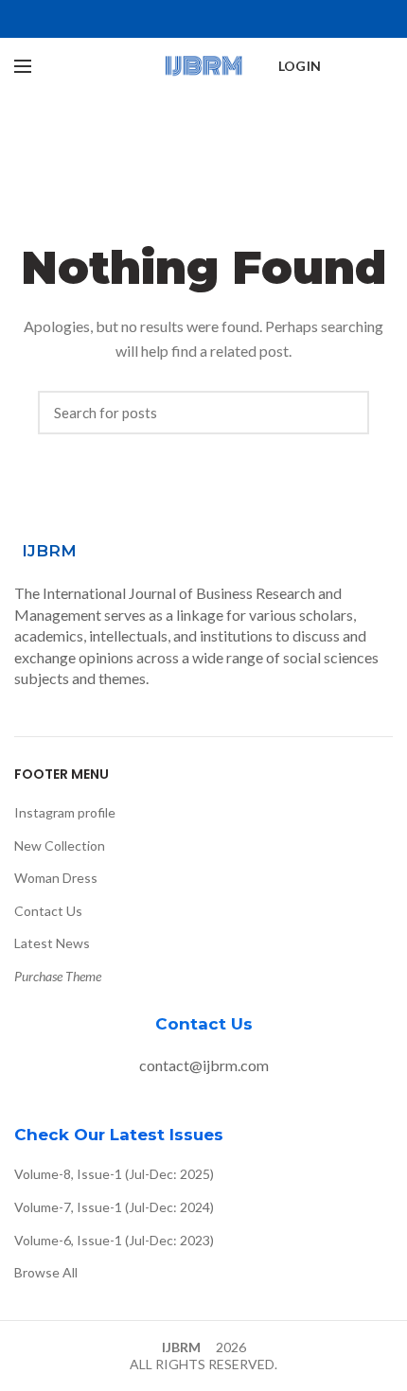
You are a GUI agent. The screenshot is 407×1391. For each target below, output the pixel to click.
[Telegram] (247, 19)
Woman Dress (55, 878)
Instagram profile (64, 812)
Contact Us (48, 911)
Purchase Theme (57, 976)
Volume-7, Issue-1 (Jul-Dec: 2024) (114, 1207)
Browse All (46, 1272)
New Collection (59, 845)
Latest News (52, 943)
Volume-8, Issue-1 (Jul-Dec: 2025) (114, 1174)
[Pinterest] (204, 19)
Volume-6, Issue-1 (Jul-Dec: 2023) (114, 1240)
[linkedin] (226, 19)
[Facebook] (160, 19)
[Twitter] (182, 19)
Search (345, 412)
